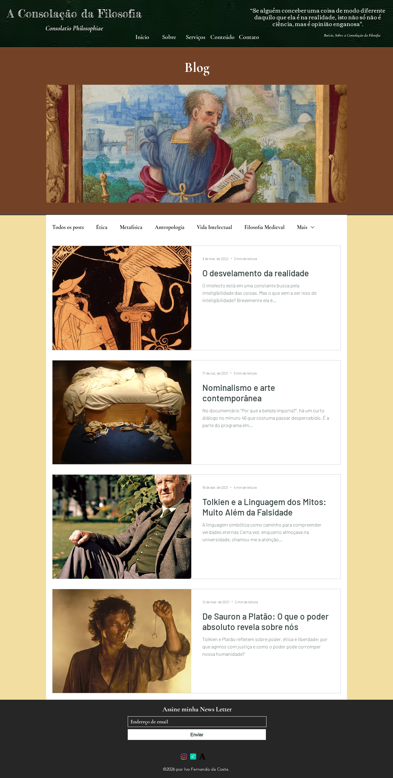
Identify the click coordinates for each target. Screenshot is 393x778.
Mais (302, 227)
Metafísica (131, 227)
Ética (101, 227)
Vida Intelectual (214, 227)
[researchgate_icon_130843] (193, 756)
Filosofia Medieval (264, 227)
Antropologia (170, 227)
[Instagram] (184, 756)
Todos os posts (68, 227)
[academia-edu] (202, 756)
